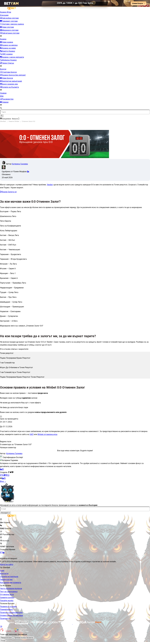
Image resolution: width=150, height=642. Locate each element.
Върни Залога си (9, 192)
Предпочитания (6, 637)
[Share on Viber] (5, 475)
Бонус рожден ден (10, 84)
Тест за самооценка (8, 591)
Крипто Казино (8, 51)
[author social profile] (1, 469)
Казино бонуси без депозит (14, 75)
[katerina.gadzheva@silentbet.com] (3, 469)
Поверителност (6, 609)
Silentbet (3, 121)
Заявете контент (7, 597)
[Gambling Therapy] (65, 623)
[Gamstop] (36, 623)
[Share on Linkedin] (3, 478)
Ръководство (7, 99)
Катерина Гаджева (20, 164)
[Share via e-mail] (5, 478)
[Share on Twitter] (3, 475)
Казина (3, 39)
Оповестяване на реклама (11, 615)
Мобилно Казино (9, 60)
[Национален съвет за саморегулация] (22, 631)
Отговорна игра (7, 594)
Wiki (2, 96)
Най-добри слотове (10, 18)
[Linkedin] (3, 552)
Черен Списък (8, 63)
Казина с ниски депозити (13, 57)
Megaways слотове (10, 30)
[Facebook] (1, 552)
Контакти (4, 573)
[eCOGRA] (51, 623)
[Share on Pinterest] (7, 475)
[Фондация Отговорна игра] (7, 631)
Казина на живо (9, 48)
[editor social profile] (28, 171)
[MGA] (80, 623)
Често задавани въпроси (11, 588)
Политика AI (5, 618)
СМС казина (7, 54)
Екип (2, 570)
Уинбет (50, 185)
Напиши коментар (8, 447)
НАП (31, 434)
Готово (3, 641)
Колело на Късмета (10, 87)
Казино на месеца (10, 45)
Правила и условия (8, 606)
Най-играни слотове (10, 33)
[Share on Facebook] (1, 475)
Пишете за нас (6, 579)
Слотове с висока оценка (13, 24)
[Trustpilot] (7, 623)
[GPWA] (22, 623)
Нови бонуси (7, 78)
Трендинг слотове (10, 21)
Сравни (3, 93)
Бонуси (3, 69)
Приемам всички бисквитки (23, 637)
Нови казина (7, 42)
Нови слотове (8, 27)
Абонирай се (5, 513)
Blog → (3, 481)
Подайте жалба (6, 600)
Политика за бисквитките (11, 612)
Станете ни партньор (9, 576)
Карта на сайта (6, 564)
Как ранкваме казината (10, 582)
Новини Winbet (14, 121)
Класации (4, 15)
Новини (5, 102)
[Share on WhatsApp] (8, 475)
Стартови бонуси (9, 72)
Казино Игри (5, 12)
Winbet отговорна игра (47, 434)
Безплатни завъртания (12, 81)
